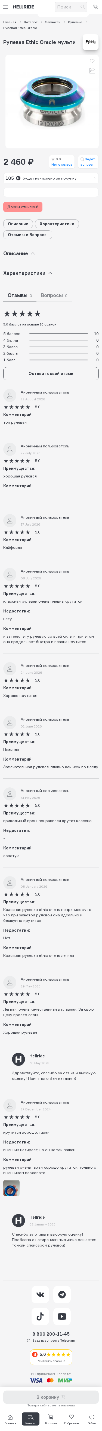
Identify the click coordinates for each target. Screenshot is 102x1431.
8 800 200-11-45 (51, 1334)
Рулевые (75, 22)
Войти (92, 1423)
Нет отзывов (61, 161)
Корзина (51, 1423)
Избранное (71, 1423)
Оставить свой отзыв (51, 373)
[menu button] (6, 7)
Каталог (31, 22)
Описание (18, 223)
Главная (9, 22)
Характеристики (57, 223)
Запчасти (52, 22)
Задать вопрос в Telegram (53, 1340)
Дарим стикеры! (22, 206)
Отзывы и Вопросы (28, 234)
